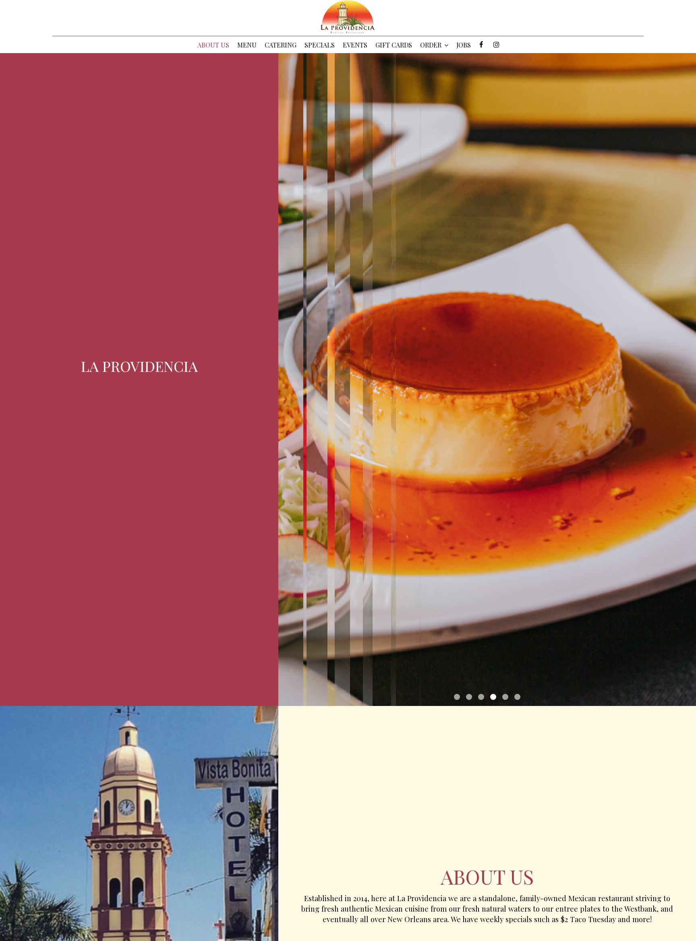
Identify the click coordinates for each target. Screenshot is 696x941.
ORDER (431, 45)
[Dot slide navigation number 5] (505, 697)
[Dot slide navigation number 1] (457, 697)
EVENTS (355, 45)
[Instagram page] (496, 44)
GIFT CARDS (393, 45)
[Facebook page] (481, 44)
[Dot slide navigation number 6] (517, 697)
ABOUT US (213, 45)
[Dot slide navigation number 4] (493, 697)
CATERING (280, 45)
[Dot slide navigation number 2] (469, 697)
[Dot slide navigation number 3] (481, 697)
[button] (690, 688)
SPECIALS (319, 45)
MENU (247, 45)
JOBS (463, 45)
